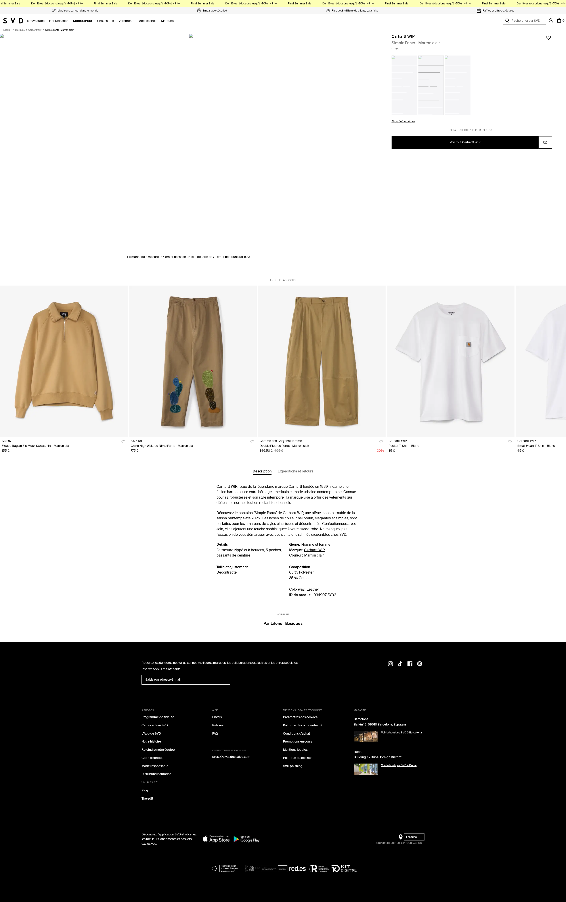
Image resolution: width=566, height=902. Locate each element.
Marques (167, 21)
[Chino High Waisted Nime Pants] (193, 361)
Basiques (293, 623)
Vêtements (126, 21)
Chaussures (105, 21)
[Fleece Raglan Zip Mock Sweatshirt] (64, 361)
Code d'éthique (152, 758)
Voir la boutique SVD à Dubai (399, 765)
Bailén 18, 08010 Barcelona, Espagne (380, 724)
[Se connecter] (550, 20)
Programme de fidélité (158, 717)
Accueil (7, 30)
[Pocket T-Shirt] (450, 361)
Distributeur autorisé (156, 774)
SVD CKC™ (149, 782)
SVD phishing (292, 766)
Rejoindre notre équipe (158, 750)
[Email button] (545, 142)
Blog (145, 790)
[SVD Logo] (13, 20)
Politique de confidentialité (302, 725)
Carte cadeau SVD (155, 725)
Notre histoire (151, 741)
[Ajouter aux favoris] (548, 37)
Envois (217, 717)
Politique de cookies (297, 758)
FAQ (215, 733)
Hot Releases (58, 21)
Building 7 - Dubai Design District (378, 757)
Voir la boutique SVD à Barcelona (401, 732)
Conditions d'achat (296, 733)
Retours (218, 725)
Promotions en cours (297, 741)
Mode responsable (155, 766)
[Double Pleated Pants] (322, 361)
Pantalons (273, 623)
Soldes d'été (82, 21)
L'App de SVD (151, 733)
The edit (147, 798)
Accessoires (147, 21)
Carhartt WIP (34, 30)
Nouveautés (35, 21)
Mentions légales (295, 750)
